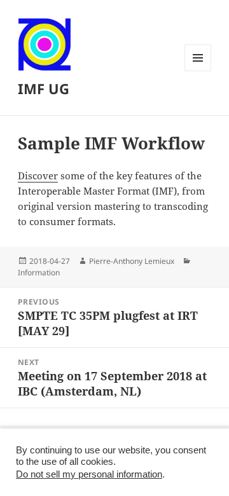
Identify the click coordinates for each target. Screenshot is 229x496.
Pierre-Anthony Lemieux (131, 261)
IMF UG (43, 88)
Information (39, 272)
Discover (38, 175)
